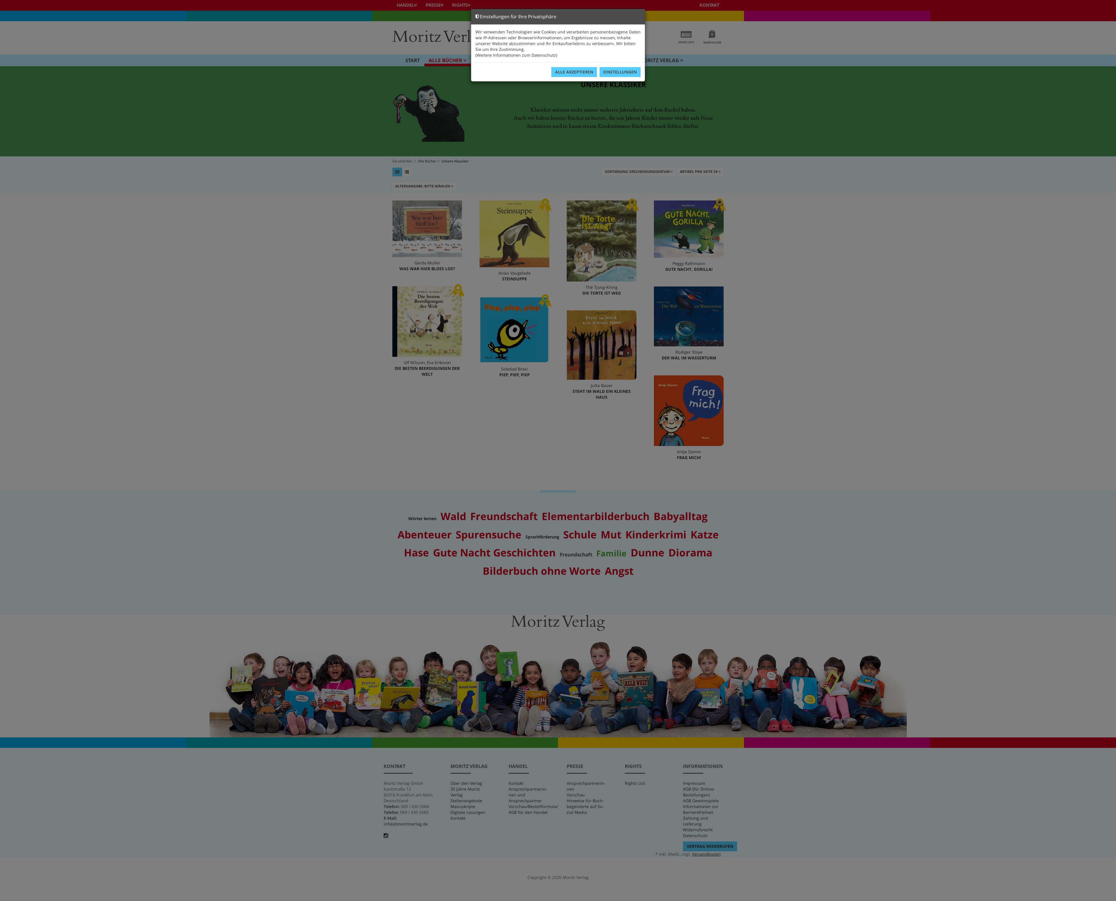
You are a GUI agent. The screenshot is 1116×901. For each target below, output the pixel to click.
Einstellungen (620, 72)
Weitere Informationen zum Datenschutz (516, 55)
